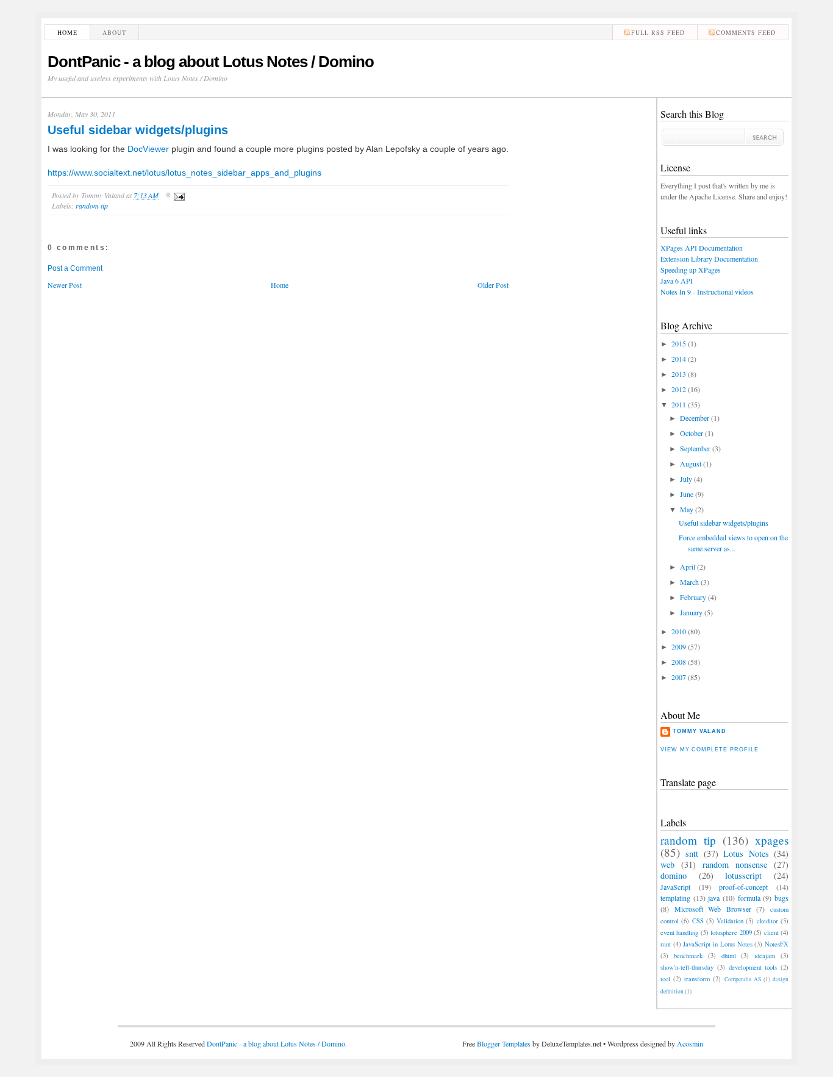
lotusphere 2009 (730, 932)
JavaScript (675, 887)
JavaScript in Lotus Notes (717, 944)
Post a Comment (75, 268)
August (690, 463)
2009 (678, 646)
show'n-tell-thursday (686, 967)
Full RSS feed (658, 32)
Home (67, 32)
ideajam (764, 955)
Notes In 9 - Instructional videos (707, 291)
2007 (678, 677)
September (695, 448)
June (686, 494)
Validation (730, 921)
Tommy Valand (699, 731)
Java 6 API (676, 280)
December (694, 418)
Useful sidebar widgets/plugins (138, 130)
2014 (678, 358)
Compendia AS (742, 979)
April (687, 566)
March (689, 582)
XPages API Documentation (701, 247)
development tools (753, 967)
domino (673, 875)
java (714, 898)
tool (665, 979)
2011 (678, 404)
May (686, 509)
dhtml (728, 955)
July (686, 479)
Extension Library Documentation (709, 258)
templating (675, 898)
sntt (691, 853)
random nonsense (735, 864)
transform (697, 979)
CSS (698, 921)
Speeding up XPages (690, 269)
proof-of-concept (743, 887)
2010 (678, 631)
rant (665, 944)
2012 (678, 389)
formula (749, 898)
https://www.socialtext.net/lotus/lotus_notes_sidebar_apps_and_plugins (184, 172)
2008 (678, 662)
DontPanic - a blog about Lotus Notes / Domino (211, 61)
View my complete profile (709, 749)
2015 (678, 343)
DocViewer (148, 149)
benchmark (688, 955)
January (691, 612)
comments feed (746, 32)
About (114, 32)
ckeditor (767, 921)
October (691, 433)
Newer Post (65, 285)
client (771, 932)
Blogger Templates (504, 1043)
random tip (92, 205)
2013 (678, 374)
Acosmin (690, 1043)
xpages (771, 840)
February (693, 597)
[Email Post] (177, 195)
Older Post (493, 285)
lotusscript (743, 875)
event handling (679, 932)
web (667, 864)
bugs (781, 898)
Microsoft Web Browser (712, 909)
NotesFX (776, 944)
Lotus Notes (745, 853)
